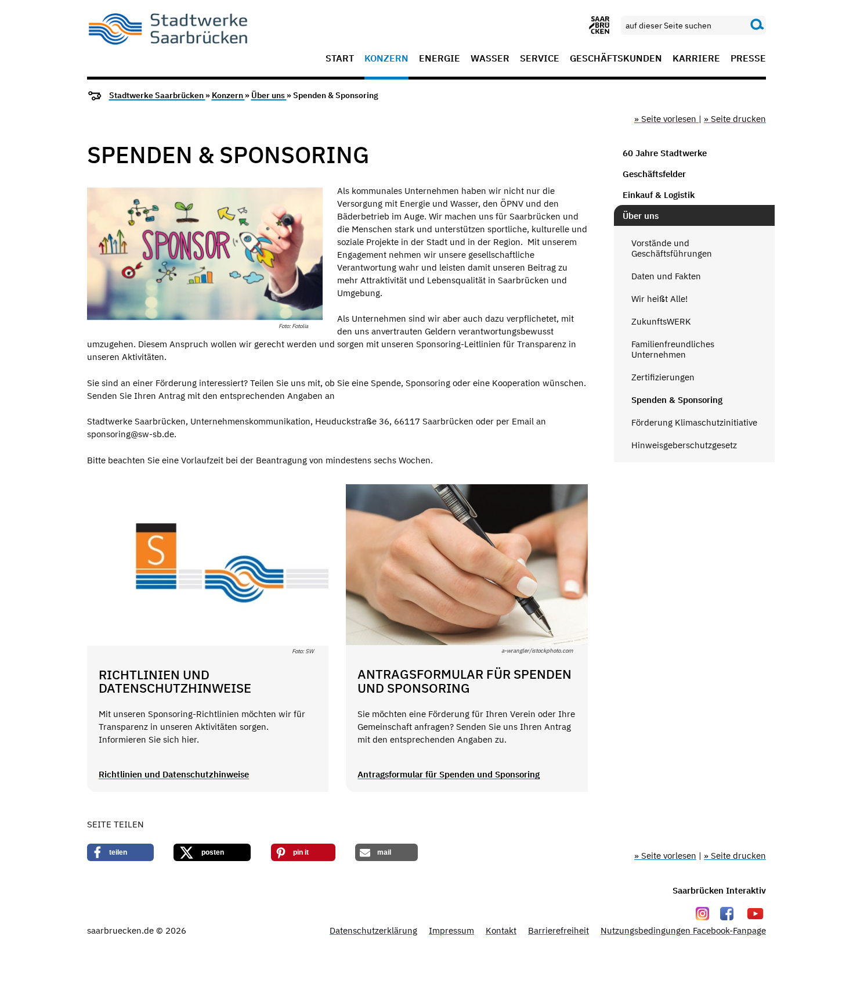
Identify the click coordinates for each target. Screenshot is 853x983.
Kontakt (501, 930)
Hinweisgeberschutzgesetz (684, 445)
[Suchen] (757, 25)
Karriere (696, 58)
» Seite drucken (735, 118)
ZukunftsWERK (661, 321)
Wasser (490, 58)
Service (539, 58)
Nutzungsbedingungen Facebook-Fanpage (683, 930)
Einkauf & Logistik (659, 194)
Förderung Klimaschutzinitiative (694, 422)
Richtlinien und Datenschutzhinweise (174, 774)
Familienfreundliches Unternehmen (672, 349)
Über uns (269, 95)
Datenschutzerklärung (373, 930)
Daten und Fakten (666, 276)
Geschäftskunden (616, 58)
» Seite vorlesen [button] (666, 118)
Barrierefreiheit (558, 930)
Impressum (451, 930)
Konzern (386, 58)
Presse (748, 58)
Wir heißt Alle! (659, 298)
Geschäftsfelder (654, 173)
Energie (439, 58)
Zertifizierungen (663, 377)
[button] (120, 852)
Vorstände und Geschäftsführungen (671, 248)
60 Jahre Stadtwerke (665, 153)
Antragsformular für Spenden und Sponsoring (448, 774)
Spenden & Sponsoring (676, 399)
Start (340, 58)
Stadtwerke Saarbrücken (157, 95)
